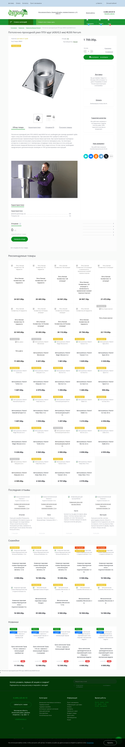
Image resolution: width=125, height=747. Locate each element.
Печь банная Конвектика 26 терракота (84, 322)
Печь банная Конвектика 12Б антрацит (62, 279)
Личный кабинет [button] (111, 3)
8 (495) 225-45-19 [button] (20, 698)
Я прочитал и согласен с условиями (93, 686)
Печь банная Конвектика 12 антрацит (106, 279)
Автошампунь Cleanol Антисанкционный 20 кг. (62, 444)
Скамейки (13, 540)
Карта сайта (70, 715)
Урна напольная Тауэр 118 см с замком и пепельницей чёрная (62, 647)
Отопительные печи (45, 715)
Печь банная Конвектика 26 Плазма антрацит (62, 324)
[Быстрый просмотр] (25, 261)
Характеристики (34, 127)
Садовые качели (44, 704)
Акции (69, 720)
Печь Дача (19, 351)
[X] (106, 156)
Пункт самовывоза (36, 3)
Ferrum (75, 42)
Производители (72, 717)
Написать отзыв (19, 239)
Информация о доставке (74, 704)
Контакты (25, 3)
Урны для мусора (44, 711)
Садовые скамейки (45, 707)
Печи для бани (43, 713)
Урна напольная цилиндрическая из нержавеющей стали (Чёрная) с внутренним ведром (84, 653)
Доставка (11, 3)
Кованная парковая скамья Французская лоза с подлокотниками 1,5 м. (84, 567)
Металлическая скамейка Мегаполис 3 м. (106, 601)
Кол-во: (86, 48)
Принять (110, 743)
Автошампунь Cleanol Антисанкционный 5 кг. (62, 413)
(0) (68, 39)
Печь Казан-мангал (105, 318)
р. (99, 3)
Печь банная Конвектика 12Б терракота (19, 280)
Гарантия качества (98, 118)
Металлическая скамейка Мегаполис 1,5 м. (62, 603)
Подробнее (90, 743)
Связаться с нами (21, 704)
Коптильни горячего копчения (48, 709)
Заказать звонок (109, 14)
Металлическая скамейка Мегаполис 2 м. (84, 601)
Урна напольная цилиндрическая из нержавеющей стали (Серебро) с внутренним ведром (106, 653)
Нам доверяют (98, 144)
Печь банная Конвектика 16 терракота (19, 322)
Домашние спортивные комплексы (50, 702)
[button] (58, 13)
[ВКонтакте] (91, 156)
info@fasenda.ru (20, 719)
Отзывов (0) (49, 127)
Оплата (18, 3)
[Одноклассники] (96, 156)
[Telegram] (101, 156)
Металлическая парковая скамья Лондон (41, 601)
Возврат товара (71, 713)
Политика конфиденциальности (93, 685)
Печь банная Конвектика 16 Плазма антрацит (41, 324)
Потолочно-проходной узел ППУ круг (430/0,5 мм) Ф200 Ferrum (20, 670)
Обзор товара (18, 127)
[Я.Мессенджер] (85, 156)
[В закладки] (29, 261)
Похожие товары (65, 127)
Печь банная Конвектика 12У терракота (40, 280)
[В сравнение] (27, 261)
